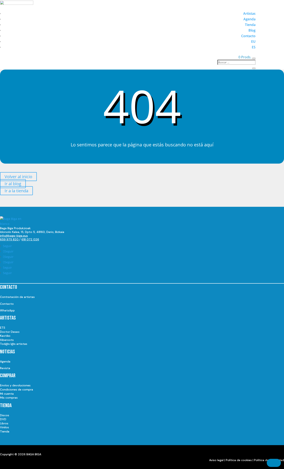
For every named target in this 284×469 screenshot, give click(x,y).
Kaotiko (5, 336)
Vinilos (4, 427)
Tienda (250, 24)
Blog (252, 30)
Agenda (249, 19)
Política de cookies (239, 460)
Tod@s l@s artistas (13, 344)
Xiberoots (7, 340)
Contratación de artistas (17, 297)
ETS (2, 327)
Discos (4, 415)
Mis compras (9, 397)
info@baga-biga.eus (14, 236)
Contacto (248, 36)
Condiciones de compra (16, 389)
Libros (4, 423)
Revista (5, 368)
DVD (3, 419)
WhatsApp (7, 310)
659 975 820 (9, 239)
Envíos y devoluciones (15, 385)
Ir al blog (13, 183)
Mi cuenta (7, 394)
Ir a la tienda (16, 190)
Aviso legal (216, 460)
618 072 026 (30, 239)
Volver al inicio (18, 176)
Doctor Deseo (10, 332)
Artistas (249, 13)
